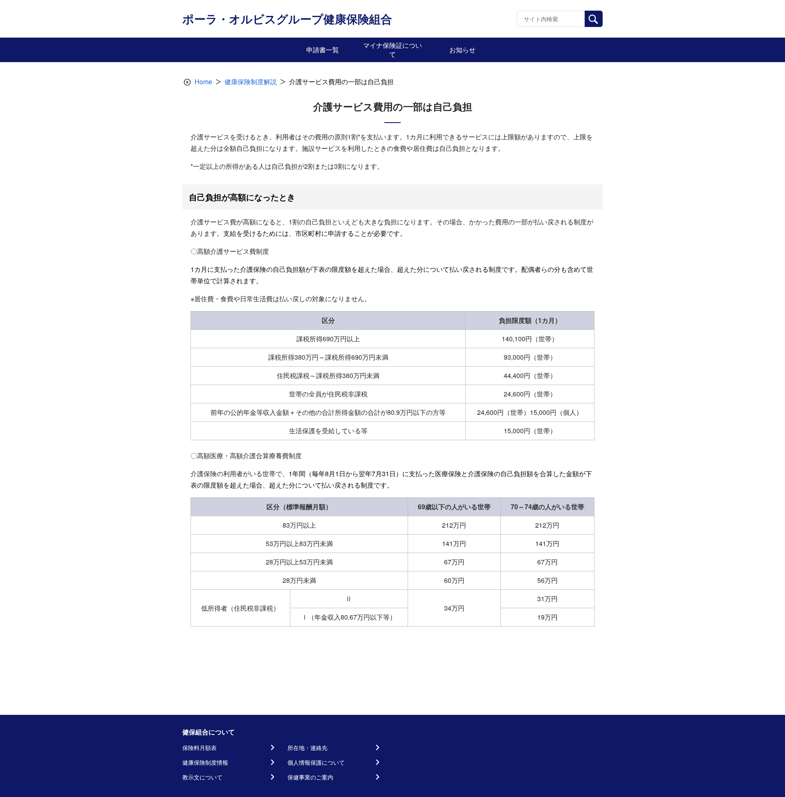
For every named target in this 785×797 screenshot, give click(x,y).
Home (203, 81)
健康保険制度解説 (250, 81)
